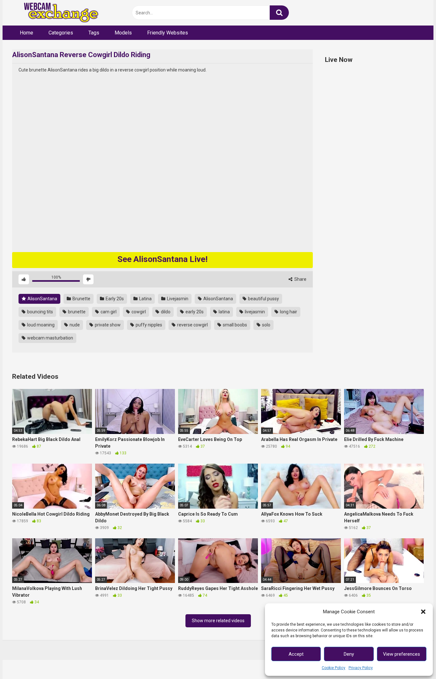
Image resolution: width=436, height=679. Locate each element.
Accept (296, 654)
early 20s (194, 311)
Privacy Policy (361, 668)
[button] (423, 611)
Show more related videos (218, 620)
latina (224, 311)
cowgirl (138, 311)
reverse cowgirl (192, 324)
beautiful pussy (263, 298)
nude (74, 324)
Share (299, 279)
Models (123, 33)
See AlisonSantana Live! (162, 259)
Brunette (80, 298)
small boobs (234, 324)
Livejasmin (177, 298)
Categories (61, 33)
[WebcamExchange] (57, 13)
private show (107, 324)
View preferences (401, 654)
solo (265, 324)
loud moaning (40, 324)
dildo (165, 311)
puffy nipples (148, 324)
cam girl (108, 311)
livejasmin (254, 311)
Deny (349, 654)
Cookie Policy (333, 668)
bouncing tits (39, 311)
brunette (76, 311)
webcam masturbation (49, 337)
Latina (145, 298)
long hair (288, 311)
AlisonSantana (41, 298)
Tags (93, 33)
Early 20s (114, 298)
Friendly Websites (167, 33)
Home (26, 33)
